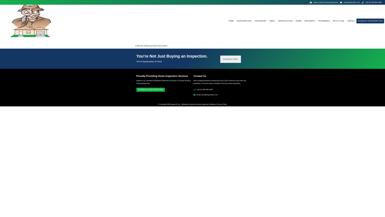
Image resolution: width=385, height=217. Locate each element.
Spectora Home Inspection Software (203, 104)
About (272, 21)
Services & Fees (285, 21)
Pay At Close (338, 21)
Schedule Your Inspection (370, 21)
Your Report (260, 21)
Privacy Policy (222, 104)
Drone (299, 21)
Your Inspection (244, 21)
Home (231, 21)
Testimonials (324, 21)
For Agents (310, 21)
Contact (351, 21)
